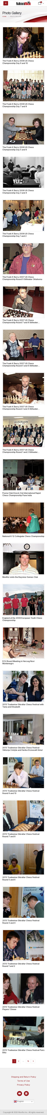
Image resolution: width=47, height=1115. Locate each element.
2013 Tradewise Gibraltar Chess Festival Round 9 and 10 (20, 792)
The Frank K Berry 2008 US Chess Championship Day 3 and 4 (18, 191)
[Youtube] (19, 1093)
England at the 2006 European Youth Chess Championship (22, 619)
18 (28, 1061)
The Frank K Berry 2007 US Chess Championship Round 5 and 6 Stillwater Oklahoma (20, 365)
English (20, 1101)
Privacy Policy (23, 1085)
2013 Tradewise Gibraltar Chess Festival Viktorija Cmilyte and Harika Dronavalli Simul (22, 748)
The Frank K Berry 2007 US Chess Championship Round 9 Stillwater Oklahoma (22, 278)
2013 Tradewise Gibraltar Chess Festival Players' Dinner (20, 1008)
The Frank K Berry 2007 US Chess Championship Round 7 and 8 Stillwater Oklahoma (20, 322)
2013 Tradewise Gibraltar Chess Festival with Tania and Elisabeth (23, 705)
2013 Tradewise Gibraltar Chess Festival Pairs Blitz (23, 1051)
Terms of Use (23, 1081)
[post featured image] (23, 43)
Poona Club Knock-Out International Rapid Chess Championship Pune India (21, 494)
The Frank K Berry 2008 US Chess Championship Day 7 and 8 (18, 105)
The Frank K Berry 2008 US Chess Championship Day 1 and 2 (18, 234)
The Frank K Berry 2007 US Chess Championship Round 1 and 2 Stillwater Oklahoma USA (20, 452)
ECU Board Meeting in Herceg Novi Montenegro (18, 662)
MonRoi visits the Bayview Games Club (20, 577)
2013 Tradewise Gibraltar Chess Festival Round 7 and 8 (20, 835)
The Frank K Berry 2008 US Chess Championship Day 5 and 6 (18, 148)
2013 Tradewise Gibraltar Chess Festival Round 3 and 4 (20, 921)
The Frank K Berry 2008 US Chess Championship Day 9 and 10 (18, 62)
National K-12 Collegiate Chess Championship (23, 536)
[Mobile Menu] (5, 3)
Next (33, 1061)
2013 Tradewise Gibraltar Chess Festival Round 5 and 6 (20, 878)
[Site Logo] (23, 3)
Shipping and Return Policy (23, 1077)
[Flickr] (26, 1093)
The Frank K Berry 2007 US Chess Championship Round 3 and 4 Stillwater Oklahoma (20, 409)
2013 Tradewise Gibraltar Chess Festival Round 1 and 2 (20, 964)
